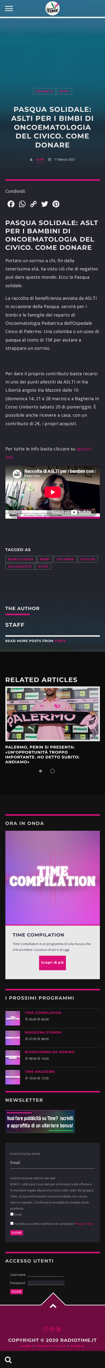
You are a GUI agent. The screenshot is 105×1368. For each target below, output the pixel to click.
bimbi (45, 559)
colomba (65, 559)
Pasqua (88, 559)
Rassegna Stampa (43, 1032)
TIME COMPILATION (43, 1013)
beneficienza (21, 559)
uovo (43, 566)
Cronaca (44, 91)
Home (26, 1346)
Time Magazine (40, 1072)
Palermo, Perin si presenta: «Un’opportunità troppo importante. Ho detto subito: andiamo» (42, 755)
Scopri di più (52, 713)
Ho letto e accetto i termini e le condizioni (53, 1223)
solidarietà (20, 566)
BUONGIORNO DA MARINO (49, 1052)
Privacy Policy (84, 1223)
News (64, 91)
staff (39, 159)
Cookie (77, 1346)
